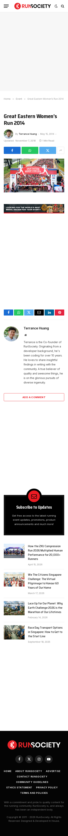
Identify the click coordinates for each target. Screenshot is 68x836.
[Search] (62, 6)
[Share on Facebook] (12, 150)
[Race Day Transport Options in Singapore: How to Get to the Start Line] (14, 632)
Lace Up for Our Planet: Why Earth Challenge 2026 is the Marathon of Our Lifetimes (45, 607)
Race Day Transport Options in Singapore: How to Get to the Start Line (45, 632)
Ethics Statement (19, 787)
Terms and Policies (34, 793)
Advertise (53, 771)
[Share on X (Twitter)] (47, 150)
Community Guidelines (32, 782)
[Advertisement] (34, 51)
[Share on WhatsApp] (30, 150)
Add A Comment (34, 397)
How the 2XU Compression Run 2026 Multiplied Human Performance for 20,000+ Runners (45, 552)
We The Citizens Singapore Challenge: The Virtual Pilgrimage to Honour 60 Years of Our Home (44, 581)
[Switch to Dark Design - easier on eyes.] (56, 6)
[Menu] (6, 6)
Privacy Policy (47, 787)
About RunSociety (28, 771)
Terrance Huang (28, 134)
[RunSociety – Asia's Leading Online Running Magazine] (32, 6)
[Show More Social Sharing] (60, 150)
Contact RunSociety (32, 776)
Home (7, 771)
